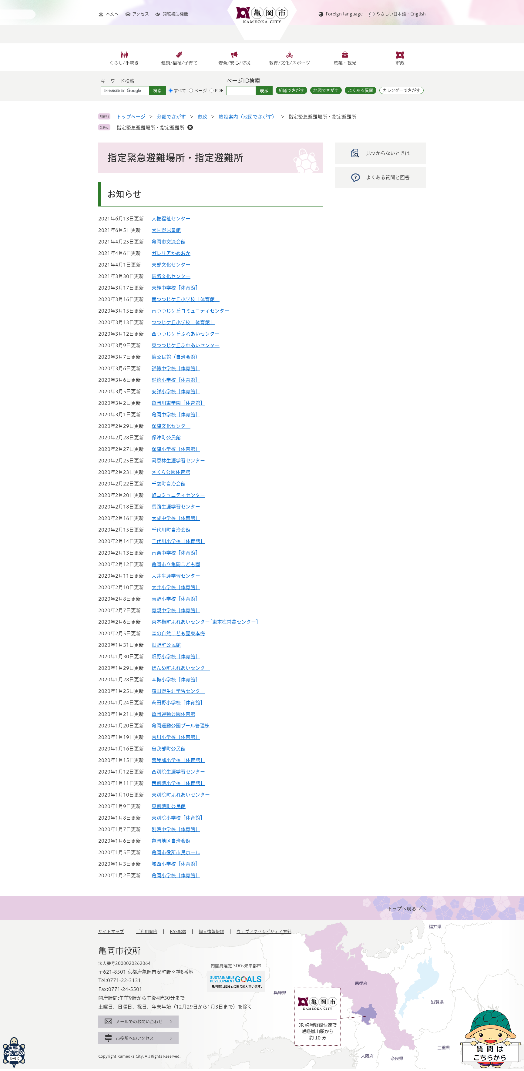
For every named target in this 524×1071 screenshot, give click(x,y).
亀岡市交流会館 (169, 241)
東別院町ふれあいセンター (181, 794)
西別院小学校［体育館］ (178, 783)
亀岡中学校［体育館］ (176, 414)
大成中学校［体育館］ (176, 518)
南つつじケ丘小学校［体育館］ (186, 299)
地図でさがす (326, 90)
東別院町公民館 (169, 806)
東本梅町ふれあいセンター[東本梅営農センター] (205, 621)
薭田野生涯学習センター (178, 691)
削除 (190, 127)
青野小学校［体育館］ (176, 598)
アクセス (140, 14)
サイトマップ (111, 931)
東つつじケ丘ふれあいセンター (186, 345)
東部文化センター (171, 264)
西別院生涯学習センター (178, 771)
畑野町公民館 (166, 645)
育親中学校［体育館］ (176, 610)
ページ (200, 91)
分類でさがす (171, 116)
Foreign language (344, 14)
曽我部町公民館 (169, 748)
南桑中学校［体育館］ (176, 552)
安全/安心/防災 (234, 63)
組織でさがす (291, 90)
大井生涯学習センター (176, 575)
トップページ (130, 116)
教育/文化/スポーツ (289, 63)
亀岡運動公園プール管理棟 (181, 725)
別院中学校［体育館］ (176, 829)
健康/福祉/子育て (179, 63)
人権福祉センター (171, 218)
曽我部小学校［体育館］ (178, 760)
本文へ (112, 14)
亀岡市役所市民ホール (176, 852)
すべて (180, 91)
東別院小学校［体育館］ (178, 817)
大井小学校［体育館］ (176, 587)
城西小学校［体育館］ (176, 863)
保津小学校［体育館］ (176, 449)
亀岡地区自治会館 (171, 840)
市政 (400, 63)
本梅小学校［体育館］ (176, 679)
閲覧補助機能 (175, 14)
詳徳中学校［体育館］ (176, 368)
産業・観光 (345, 63)
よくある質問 (360, 90)
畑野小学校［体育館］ (176, 656)
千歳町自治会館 (169, 483)
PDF (219, 91)
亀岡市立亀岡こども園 (176, 564)
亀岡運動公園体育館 (173, 714)
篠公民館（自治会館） (176, 356)
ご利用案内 (146, 931)
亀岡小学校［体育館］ (176, 875)
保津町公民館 (166, 437)
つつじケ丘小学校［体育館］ (183, 322)
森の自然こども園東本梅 (178, 633)
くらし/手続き (124, 63)
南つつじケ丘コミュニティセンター (190, 310)
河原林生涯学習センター (178, 460)
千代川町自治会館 (171, 529)
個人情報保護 (211, 931)
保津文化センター (171, 426)
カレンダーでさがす (401, 90)
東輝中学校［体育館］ (176, 287)
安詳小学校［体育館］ (176, 391)
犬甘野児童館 (166, 230)
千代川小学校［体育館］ (178, 541)
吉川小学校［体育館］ (176, 737)
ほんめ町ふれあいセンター (181, 668)
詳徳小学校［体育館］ (176, 380)
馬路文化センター (171, 276)
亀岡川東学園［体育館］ (178, 403)
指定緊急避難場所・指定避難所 (150, 127)
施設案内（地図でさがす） (248, 116)
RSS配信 (178, 931)
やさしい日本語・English (401, 14)
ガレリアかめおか (171, 253)
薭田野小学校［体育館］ (178, 702)
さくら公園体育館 (171, 472)
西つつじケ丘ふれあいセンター (186, 333)
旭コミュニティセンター (178, 495)
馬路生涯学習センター (176, 506)
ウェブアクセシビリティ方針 (264, 931)
